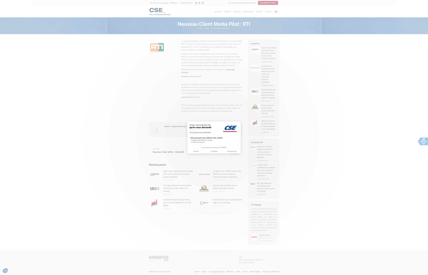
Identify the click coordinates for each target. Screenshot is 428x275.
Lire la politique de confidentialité (200, 132)
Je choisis (214, 151)
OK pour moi (232, 151)
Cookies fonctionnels (198, 142)
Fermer (196, 151)
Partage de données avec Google (201, 140)
